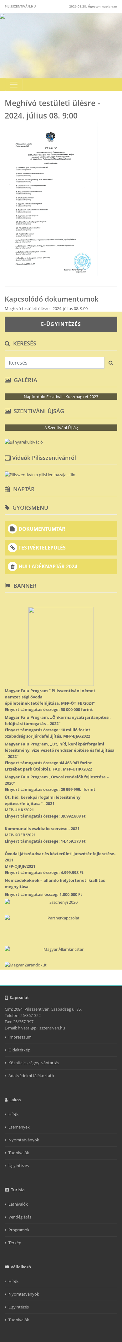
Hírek (13, 1114)
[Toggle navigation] (14, 84)
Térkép (14, 1242)
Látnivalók (18, 1204)
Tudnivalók (18, 1152)
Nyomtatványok (23, 1140)
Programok (18, 1230)
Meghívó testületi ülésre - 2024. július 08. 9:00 (46, 308)
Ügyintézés (18, 1165)
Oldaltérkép (19, 1050)
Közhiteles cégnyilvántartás (33, 1063)
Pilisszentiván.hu (20, 6)
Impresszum (20, 1037)
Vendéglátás (19, 1217)
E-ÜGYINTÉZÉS (61, 324)
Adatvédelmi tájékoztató (31, 1075)
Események (19, 1127)
